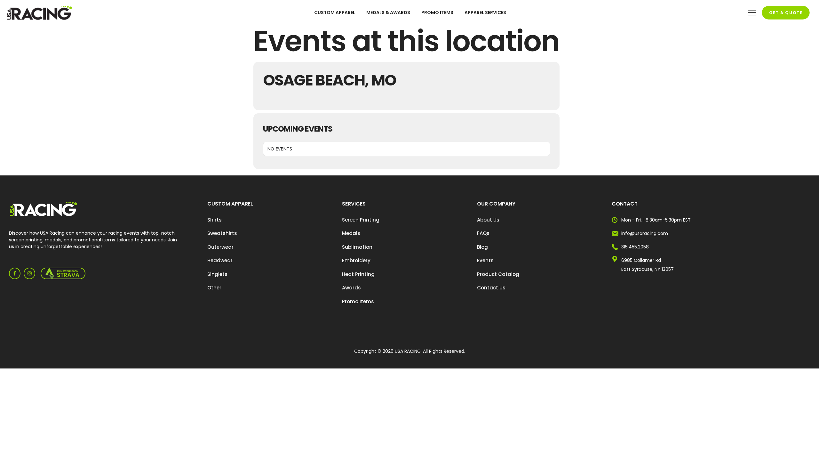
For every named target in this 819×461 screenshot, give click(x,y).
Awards (351, 287)
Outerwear (220, 247)
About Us (488, 219)
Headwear (220, 260)
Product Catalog (498, 274)
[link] (43, 209)
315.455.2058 (635, 247)
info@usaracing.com (644, 233)
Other (214, 287)
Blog (482, 247)
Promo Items (358, 301)
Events (485, 260)
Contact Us (491, 287)
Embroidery (356, 260)
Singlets (217, 274)
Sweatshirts (222, 233)
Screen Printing (360, 219)
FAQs (483, 233)
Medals (351, 233)
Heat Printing (358, 274)
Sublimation (357, 247)
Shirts (214, 219)
